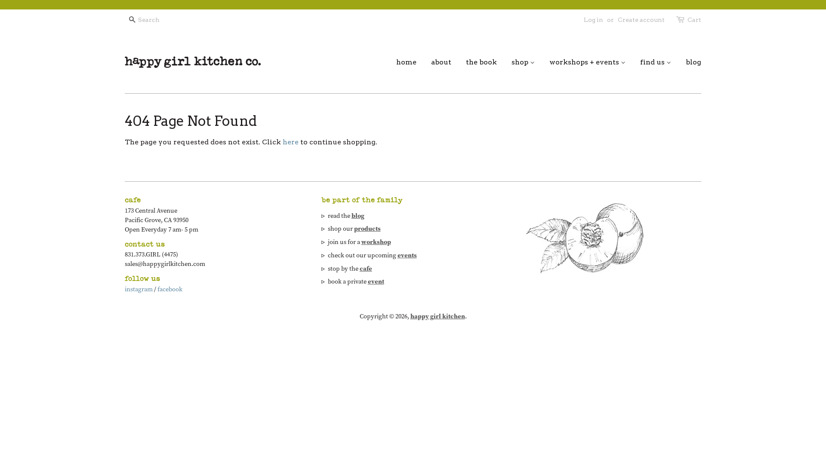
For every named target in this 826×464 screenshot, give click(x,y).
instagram (139, 289)
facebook (169, 289)
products (367, 228)
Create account (641, 19)
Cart (694, 19)
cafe (366, 268)
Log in (593, 19)
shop (521, 62)
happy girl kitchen (437, 316)
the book (481, 62)
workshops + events (585, 62)
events (407, 255)
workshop (376, 242)
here (291, 142)
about (441, 62)
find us (653, 62)
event (376, 281)
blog (693, 62)
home (406, 62)
